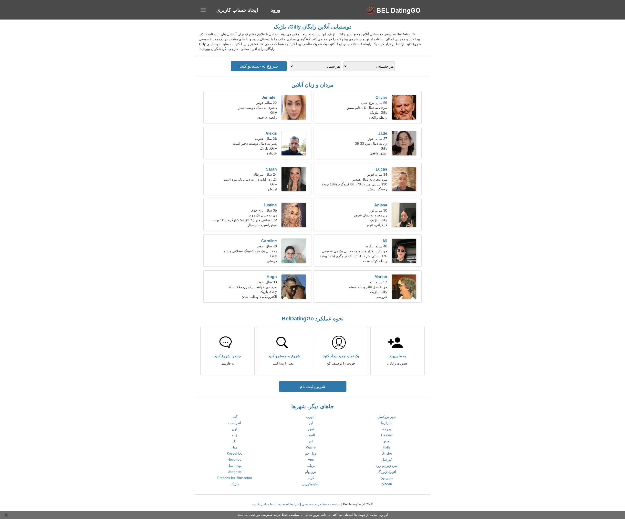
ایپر (310, 441)
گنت (234, 417)
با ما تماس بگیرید (264, 504)
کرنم (310, 478)
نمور (311, 429)
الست (311, 435)
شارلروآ (386, 423)
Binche (387, 453)
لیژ (311, 423)
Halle (387, 447)
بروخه (386, 429)
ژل (234, 441)
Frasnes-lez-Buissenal (234, 478)
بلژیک (234, 484)
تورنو (386, 441)
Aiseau (387, 484)
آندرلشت (234, 423)
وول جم (310, 453)
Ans (311, 459)
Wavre (311, 447)
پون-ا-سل (235, 466)
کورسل (386, 459)
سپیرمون (386, 478)
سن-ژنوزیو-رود (387, 466)
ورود (275, 10)
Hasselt (387, 435)
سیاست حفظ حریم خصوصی (321, 504)
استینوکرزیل (311, 484)
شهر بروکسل (386, 417)
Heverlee (234, 459)
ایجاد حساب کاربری (237, 10)
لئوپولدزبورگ (387, 472)
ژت (234, 435)
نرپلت (310, 466)
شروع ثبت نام (312, 386)
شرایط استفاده (288, 504)
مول (234, 447)
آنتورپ (310, 417)
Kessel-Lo (234, 453)
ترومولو (310, 472)
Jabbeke (234, 472)
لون (234, 429)
